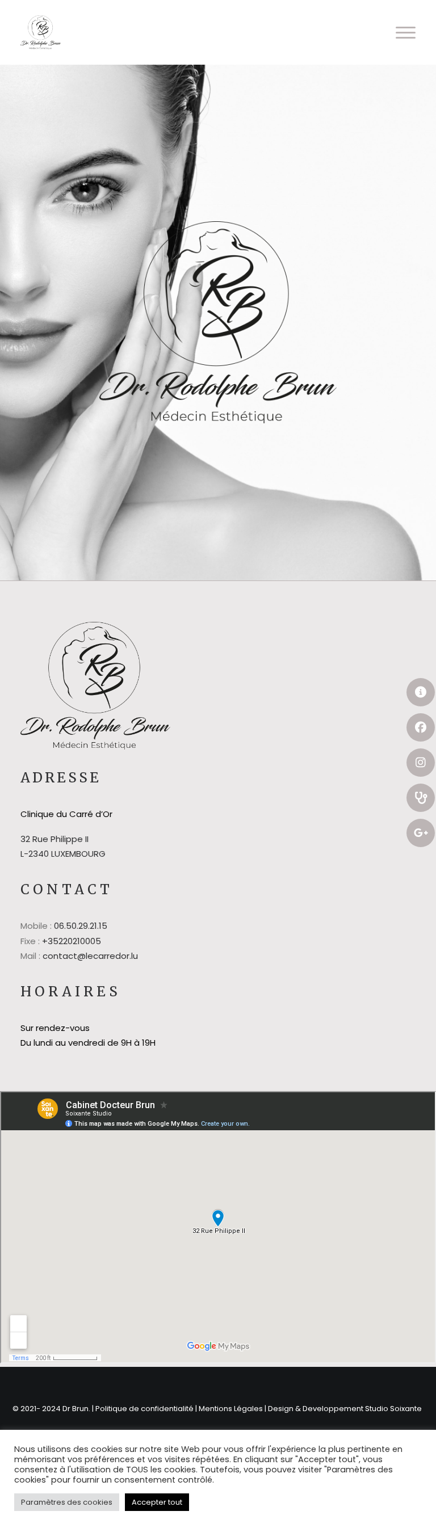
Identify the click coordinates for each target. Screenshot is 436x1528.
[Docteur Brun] (40, 32)
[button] (405, 32)
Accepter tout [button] (157, 1502)
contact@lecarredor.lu (90, 956)
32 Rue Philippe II (54, 839)
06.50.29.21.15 (80, 926)
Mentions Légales (231, 1408)
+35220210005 (71, 941)
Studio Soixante (394, 1408)
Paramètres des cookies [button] (66, 1502)
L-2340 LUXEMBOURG (63, 854)
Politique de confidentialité (144, 1408)
